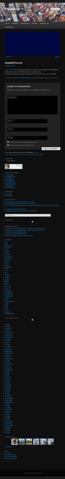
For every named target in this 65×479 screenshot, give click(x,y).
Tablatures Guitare (9, 301)
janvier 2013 (8, 378)
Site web (10, 137)
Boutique (7, 251)
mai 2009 (7, 395)
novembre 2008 (9, 398)
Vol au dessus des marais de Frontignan (15, 209)
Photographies (9, 292)
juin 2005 (7, 431)
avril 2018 (7, 344)
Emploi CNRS (8, 195)
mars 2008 (7, 407)
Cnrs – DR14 (8, 193)
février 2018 (8, 348)
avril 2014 (7, 377)
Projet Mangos (9, 296)
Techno (7, 303)
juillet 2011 (8, 389)
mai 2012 (7, 380)
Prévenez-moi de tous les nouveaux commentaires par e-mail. (23, 142)
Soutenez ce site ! (44, 23)
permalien (55, 78)
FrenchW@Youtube (10, 187)
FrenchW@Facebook (10, 176)
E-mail (10, 129)
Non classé (8, 287)
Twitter (6, 305)
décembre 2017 (9, 351)
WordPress (8, 312)
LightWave (7, 276)
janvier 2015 (8, 368)
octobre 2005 (8, 424)
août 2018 (7, 341)
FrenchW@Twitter (9, 185)
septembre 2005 (9, 425)
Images (7, 265)
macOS (7, 279)
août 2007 (7, 413)
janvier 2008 (8, 409)
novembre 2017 (9, 353)
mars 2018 (7, 346)
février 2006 (8, 420)
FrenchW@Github (9, 180)
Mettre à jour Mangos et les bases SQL (23, 235)
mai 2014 (7, 375)
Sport (6, 299)
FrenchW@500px (9, 175)
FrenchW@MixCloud (10, 182)
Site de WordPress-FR (10, 458)
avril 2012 (7, 382)
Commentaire (12, 97)
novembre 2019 (9, 333)
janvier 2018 (8, 350)
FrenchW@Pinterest (10, 184)
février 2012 (8, 386)
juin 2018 (7, 342)
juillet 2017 (8, 355)
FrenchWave (22, 78)
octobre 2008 (8, 400)
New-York (7, 285)
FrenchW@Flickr (9, 178)
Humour (7, 263)
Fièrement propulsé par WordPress (32, 473)
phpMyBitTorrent (9, 70)
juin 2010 (7, 391)
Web (6, 310)
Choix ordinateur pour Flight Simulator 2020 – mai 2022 (19, 202)
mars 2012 (7, 384)
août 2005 (7, 427)
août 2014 (7, 371)
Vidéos (7, 308)
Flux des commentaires (11, 456)
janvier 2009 (8, 396)
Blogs (6, 249)
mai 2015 (7, 366)
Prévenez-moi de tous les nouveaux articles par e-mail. (21, 145)
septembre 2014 (9, 369)
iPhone (7, 274)
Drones (7, 252)
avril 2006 (7, 416)
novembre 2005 (9, 422)
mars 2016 (7, 362)
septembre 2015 (9, 364)
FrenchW (37, 78)
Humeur (7, 261)
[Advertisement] (32, 43)
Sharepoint (8, 297)
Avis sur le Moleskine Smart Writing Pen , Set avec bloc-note (21, 203)
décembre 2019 (9, 332)
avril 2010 (7, 393)
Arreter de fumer (9, 245)
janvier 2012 (8, 387)
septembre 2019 (9, 337)
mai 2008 (7, 405)
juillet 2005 (8, 429)
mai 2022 (7, 326)
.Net (6, 242)
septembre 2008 (9, 402)
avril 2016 (7, 360)
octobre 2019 (8, 335)
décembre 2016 (9, 359)
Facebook (7, 254)
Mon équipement (25, 23)
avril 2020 (7, 330)
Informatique (8, 267)
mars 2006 (7, 418)
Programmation (29, 78)
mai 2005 (7, 432)
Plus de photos (8, 446)
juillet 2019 (8, 339)
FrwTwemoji (34, 23)
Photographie (15, 23)
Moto (6, 283)
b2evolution (8, 247)
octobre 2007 (8, 411)
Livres (6, 278)
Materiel (7, 281)
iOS (6, 270)
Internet (7, 269)
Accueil (7, 23)
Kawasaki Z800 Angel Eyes (20, 232)
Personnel (7, 288)
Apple (6, 243)
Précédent (8, 56)
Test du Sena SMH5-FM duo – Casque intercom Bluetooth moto (29, 228)
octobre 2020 (8, 328)
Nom (10, 120)
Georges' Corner (9, 258)
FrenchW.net (12, 9)
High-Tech (7, 260)
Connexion (8, 453)
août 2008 (7, 404)
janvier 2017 (8, 357)
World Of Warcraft (9, 314)
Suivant (57, 56)
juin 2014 (7, 373)
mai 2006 (7, 414)
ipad (6, 272)
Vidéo (6, 306)
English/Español (9, 27)
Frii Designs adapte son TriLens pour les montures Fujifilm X (21, 211)
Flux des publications (10, 454)
